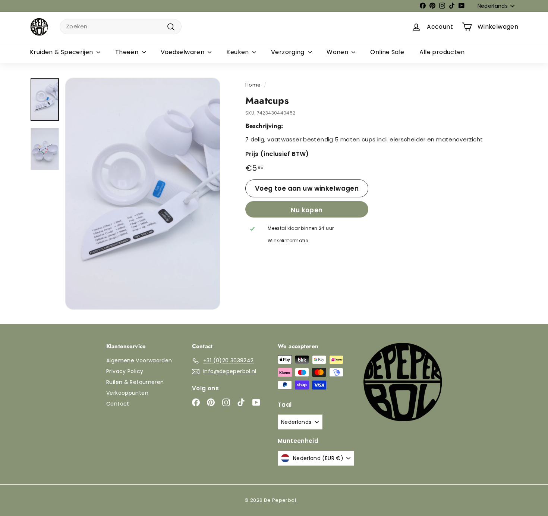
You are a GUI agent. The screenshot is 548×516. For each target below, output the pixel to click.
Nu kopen (306, 210)
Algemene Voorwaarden (139, 360)
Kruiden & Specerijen (62, 52)
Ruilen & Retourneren (135, 382)
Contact (117, 403)
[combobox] (121, 26)
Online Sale (387, 52)
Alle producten (442, 52)
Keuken (238, 52)
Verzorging (288, 52)
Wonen (338, 52)
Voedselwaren (183, 52)
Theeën (127, 52)
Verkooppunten (127, 393)
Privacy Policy (124, 371)
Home (253, 85)
